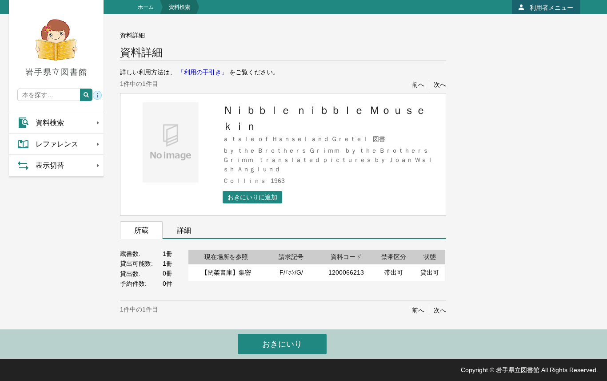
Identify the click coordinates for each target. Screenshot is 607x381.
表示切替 (50, 165)
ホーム (146, 7)
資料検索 (50, 122)
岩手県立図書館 (56, 72)
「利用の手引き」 (203, 72)
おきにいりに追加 (252, 197)
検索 (86, 95)
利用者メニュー (551, 7)
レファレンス (57, 144)
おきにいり (282, 344)
